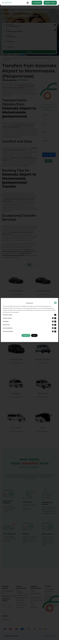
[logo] (6, 2)
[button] (29, 314)
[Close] (55, 303)
